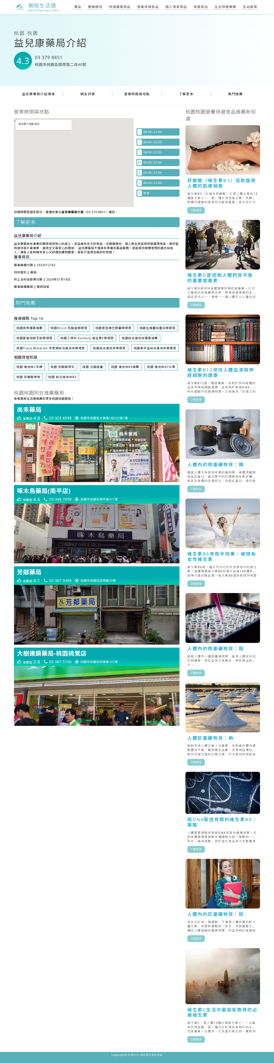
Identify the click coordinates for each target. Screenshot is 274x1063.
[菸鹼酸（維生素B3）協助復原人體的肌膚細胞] (222, 171)
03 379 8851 (49, 57)
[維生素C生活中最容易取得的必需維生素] (222, 997)
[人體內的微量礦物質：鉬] (222, 636)
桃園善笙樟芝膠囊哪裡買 (113, 328)
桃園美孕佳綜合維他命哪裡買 (155, 348)
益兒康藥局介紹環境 (38, 94)
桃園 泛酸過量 (92, 367)
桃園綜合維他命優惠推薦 (140, 338)
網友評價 (87, 94)
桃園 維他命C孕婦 (29, 367)
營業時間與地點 (137, 94)
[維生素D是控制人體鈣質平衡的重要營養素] (222, 266)
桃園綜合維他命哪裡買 (109, 348)
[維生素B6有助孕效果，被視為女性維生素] (222, 544)
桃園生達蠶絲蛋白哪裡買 (157, 328)
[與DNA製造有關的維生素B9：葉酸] (222, 814)
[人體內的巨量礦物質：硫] (222, 902)
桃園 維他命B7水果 (161, 367)
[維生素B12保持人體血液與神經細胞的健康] (222, 360)
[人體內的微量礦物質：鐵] (222, 452)
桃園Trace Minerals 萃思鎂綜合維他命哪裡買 (50, 348)
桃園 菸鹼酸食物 (28, 377)
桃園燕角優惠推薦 (29, 328)
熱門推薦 (235, 94)
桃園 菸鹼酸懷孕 (63, 367)
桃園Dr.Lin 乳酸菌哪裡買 (69, 328)
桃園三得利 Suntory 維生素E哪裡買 (87, 338)
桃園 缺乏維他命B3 (62, 377)
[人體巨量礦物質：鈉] (222, 726)
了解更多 (186, 94)
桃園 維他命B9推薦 (125, 367)
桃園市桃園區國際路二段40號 (60, 64)
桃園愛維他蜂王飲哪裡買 (34, 338)
